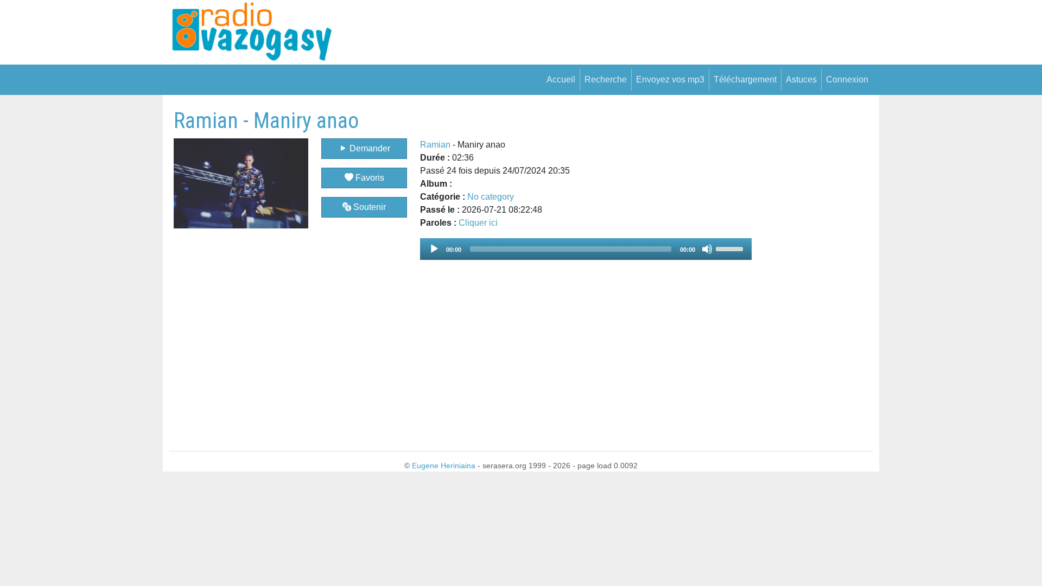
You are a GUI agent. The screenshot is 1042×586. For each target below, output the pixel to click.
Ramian (435, 144)
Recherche (605, 79)
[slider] (731, 248)
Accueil (561, 79)
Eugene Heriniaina (443, 465)
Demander (368, 148)
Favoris (368, 177)
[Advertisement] (812, 271)
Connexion (847, 79)
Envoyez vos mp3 (670, 79)
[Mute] (707, 249)
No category (490, 196)
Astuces (801, 79)
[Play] (434, 249)
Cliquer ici (478, 222)
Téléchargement (745, 79)
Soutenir (368, 207)
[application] (586, 249)
